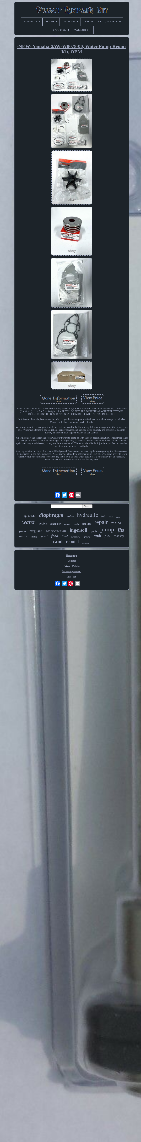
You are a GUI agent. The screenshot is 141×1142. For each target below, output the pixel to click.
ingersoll (78, 530)
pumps (67, 524)
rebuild (72, 541)
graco (30, 515)
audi (97, 536)
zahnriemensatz (56, 531)
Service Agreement (71, 571)
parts (94, 531)
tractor (23, 536)
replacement (86, 543)
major (116, 523)
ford (54, 536)
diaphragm (51, 515)
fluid (65, 536)
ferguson (36, 531)
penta (76, 524)
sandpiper (55, 524)
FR (74, 576)
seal (111, 516)
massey (119, 536)
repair (101, 522)
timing (34, 536)
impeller (86, 524)
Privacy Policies (72, 566)
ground (87, 537)
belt (103, 516)
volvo (70, 516)
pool (44, 536)
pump (107, 529)
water (28, 522)
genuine (22, 531)
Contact (72, 560)
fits (121, 530)
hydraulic (87, 515)
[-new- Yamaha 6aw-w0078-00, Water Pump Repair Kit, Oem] (71, 75)
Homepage (71, 555)
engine (43, 523)
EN (69, 576)
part (118, 517)
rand (58, 541)
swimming (75, 536)
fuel (107, 536)
